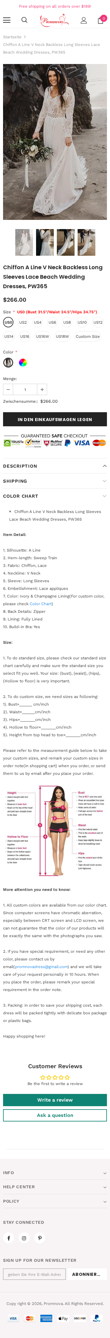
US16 (24, 336)
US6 (52, 322)
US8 (67, 322)
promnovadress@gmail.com (41, 966)
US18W (62, 336)
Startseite (12, 37)
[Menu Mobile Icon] (6, 20)
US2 (23, 322)
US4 (38, 322)
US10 (82, 322)
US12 (98, 322)
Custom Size (88, 336)
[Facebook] (8, 1237)
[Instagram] (24, 1237)
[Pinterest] (39, 1237)
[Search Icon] (24, 20)
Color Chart (20, 496)
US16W (42, 336)
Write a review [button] (55, 1100)
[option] (55, 142)
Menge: (10, 378)
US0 (8, 322)
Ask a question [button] (55, 1115)
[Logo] (54, 20)
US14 (8, 336)
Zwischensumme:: (20, 401)
